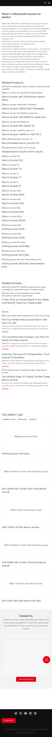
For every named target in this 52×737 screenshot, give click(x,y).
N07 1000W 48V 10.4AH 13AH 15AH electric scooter (24, 490)
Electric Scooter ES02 (13, 212)
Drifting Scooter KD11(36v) (15, 255)
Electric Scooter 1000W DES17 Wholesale (23, 108)
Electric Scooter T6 (12, 169)
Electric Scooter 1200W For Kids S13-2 (21, 134)
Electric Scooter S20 (12, 160)
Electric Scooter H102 (13, 203)
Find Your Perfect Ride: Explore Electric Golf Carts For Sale (24, 321)
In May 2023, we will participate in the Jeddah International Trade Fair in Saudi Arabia (25, 301)
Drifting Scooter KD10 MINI (16, 246)
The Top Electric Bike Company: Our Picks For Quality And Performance (25, 338)
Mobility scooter (9, 419)
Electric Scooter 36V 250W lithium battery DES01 (23, 98)
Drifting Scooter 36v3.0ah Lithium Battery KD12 (23, 265)
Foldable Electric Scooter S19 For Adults (22, 151)
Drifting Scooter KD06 (13, 229)
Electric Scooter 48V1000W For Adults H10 (23, 117)
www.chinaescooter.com (37, 729)
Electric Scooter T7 (11, 177)
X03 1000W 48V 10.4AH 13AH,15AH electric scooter (24, 564)
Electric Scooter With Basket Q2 (18, 125)
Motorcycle (22, 419)
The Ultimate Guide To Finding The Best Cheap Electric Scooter (26, 378)
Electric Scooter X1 (11, 186)
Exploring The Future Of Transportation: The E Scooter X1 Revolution (26, 356)
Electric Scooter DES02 (14, 220)
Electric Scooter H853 (13, 194)
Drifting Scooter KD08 (13, 237)
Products (33, 419)
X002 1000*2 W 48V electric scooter (20, 527)
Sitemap (19, 732)
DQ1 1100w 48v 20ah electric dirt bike (21, 600)
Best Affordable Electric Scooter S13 (20, 143)
